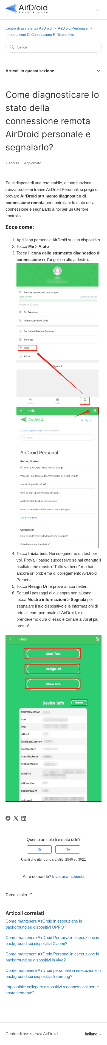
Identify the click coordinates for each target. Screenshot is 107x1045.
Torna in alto (16, 894)
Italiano (91, 1034)
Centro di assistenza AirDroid (28, 28)
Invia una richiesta (68, 876)
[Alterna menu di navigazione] (97, 9)
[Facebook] (7, 818)
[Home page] (26, 12)
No (68, 849)
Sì (39, 849)
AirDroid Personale (73, 28)
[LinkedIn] (23, 818)
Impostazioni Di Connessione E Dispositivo (39, 35)
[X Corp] (15, 818)
